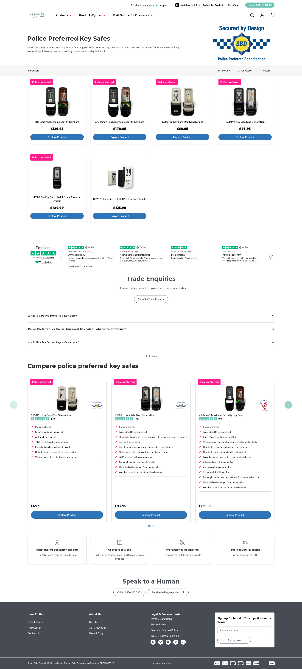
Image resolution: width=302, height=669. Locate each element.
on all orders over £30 (245, 554)
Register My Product (213, 5)
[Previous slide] (13, 405)
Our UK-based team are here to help (57, 554)
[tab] (149, 525)
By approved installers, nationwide (182, 554)
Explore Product (57, 137)
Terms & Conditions (162, 663)
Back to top (151, 356)
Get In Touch (234, 5)
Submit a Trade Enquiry (151, 299)
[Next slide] (288, 405)
